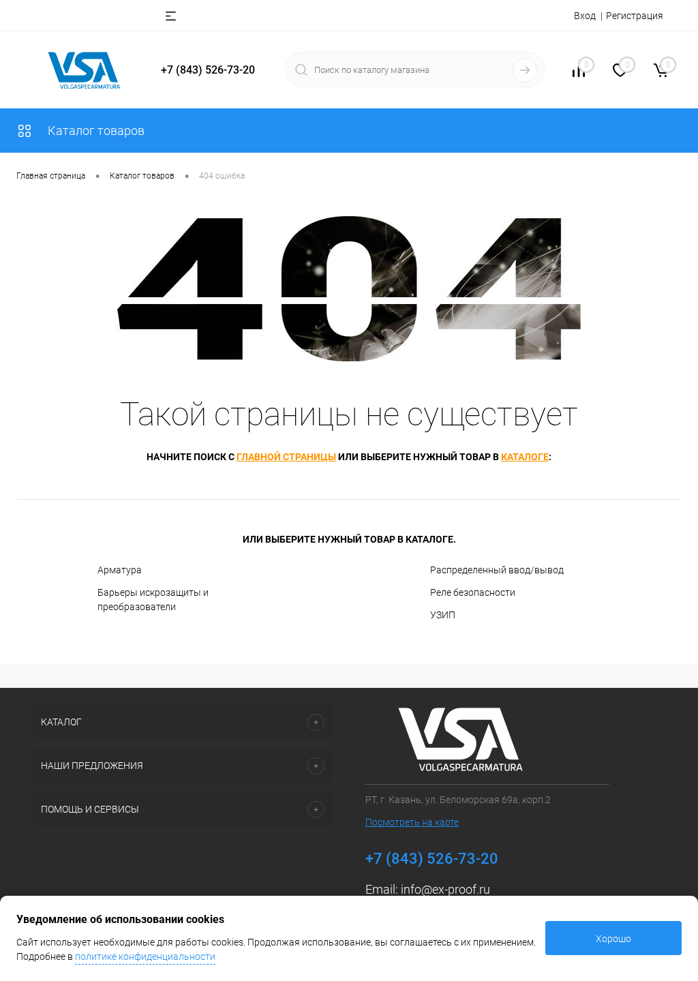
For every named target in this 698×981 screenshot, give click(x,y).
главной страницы (286, 456)
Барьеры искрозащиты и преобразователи (153, 599)
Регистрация (634, 15)
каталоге (525, 456)
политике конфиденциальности (145, 956)
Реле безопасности (472, 592)
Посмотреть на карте (412, 822)
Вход (585, 15)
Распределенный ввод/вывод (497, 569)
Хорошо (613, 938)
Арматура (119, 569)
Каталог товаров (95, 130)
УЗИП (442, 614)
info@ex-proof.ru (445, 889)
